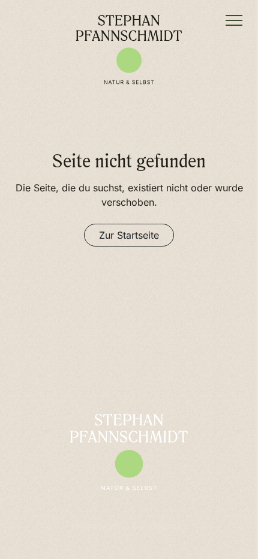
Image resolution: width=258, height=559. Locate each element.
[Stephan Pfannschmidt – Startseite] (129, 49)
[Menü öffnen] (234, 20)
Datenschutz (160, 526)
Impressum (95, 526)
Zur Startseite (129, 235)
